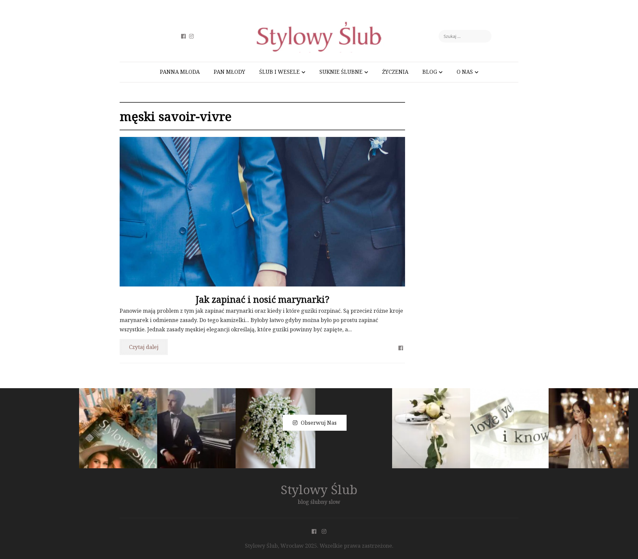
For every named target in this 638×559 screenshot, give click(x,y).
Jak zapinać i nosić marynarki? (262, 299)
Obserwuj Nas (319, 422)
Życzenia (395, 71)
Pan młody (229, 71)
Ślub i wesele (279, 71)
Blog (429, 71)
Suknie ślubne (341, 71)
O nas (465, 71)
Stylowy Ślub (319, 489)
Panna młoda (180, 71)
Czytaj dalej (144, 347)
